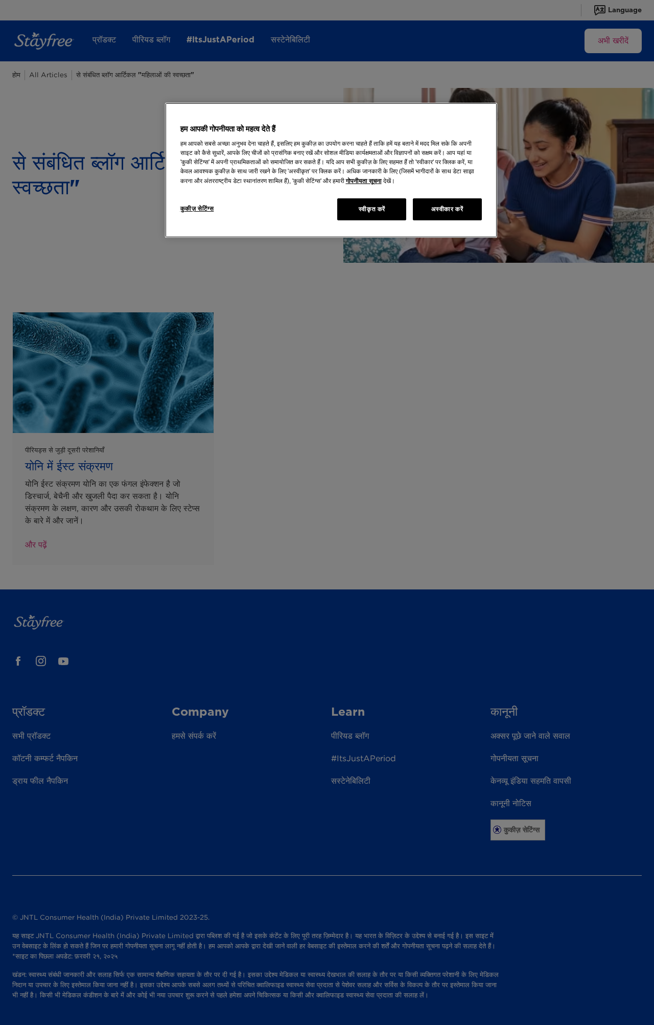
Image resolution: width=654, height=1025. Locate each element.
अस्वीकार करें (447, 209)
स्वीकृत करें (372, 209)
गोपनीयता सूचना (364, 181)
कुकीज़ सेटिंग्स (197, 208)
